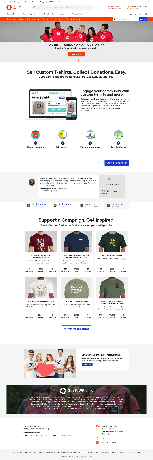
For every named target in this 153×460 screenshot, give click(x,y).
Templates (46, 19)
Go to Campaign (41, 251)
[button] (138, 9)
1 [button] (75, 60)
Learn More (76, 54)
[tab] (37, 205)
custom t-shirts (38, 452)
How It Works (33, 19)
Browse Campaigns (15, 19)
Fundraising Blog (42, 436)
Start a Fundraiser (117, 162)
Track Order (27, 436)
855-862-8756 (108, 434)
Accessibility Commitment (85, 452)
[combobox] (63, 7)
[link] (13, 7)
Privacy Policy (50, 452)
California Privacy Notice (65, 452)
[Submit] (34, 7)
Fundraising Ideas (73, 19)
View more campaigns (76, 328)
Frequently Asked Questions (64, 436)
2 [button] (78, 60)
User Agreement (102, 452)
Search (142, 19)
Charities (58, 19)
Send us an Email (109, 442)
